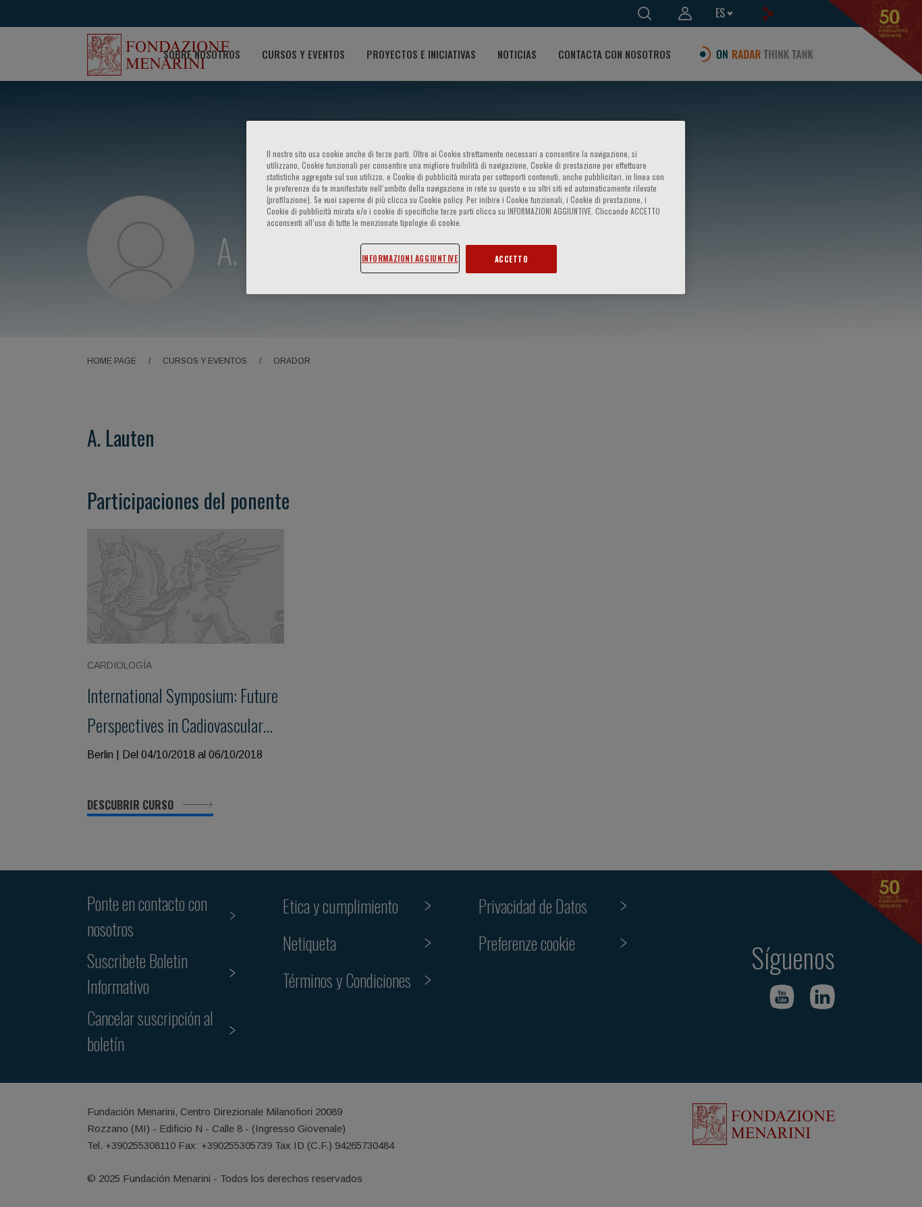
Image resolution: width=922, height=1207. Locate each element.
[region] (465, 207)
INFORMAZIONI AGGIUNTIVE (410, 258)
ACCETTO (511, 258)
